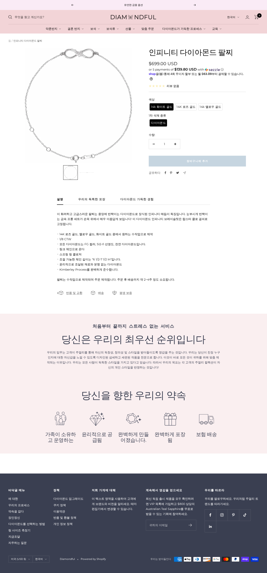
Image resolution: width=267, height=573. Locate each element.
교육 (216, 29)
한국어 (231, 17)
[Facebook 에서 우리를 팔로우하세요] (210, 515)
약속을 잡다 (16, 511)
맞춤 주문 (148, 29)
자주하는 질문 (17, 543)
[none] (70, 172)
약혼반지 (52, 29)
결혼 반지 (75, 29)
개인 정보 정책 (63, 524)
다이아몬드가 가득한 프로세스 (183, 29)
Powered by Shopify (93, 559)
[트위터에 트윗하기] (177, 172)
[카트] (256, 17)
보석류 (111, 29)
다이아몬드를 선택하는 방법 (26, 524)
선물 (129, 29)
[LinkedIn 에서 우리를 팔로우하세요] (210, 526)
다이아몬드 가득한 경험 (137, 199)
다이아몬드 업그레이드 (68, 499)
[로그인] (247, 17)
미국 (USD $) (18, 559)
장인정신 (14, 518)
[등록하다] (190, 525)
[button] (197, 69)
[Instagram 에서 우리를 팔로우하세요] (222, 515)
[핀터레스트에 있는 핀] (171, 172)
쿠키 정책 (59, 505)
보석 (94, 29)
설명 (60, 199)
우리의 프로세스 (19, 505)
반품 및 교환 (74, 293)
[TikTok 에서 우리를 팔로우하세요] (245, 515)
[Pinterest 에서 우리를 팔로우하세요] (233, 515)
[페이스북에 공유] (165, 172)
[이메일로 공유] (184, 173)
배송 (101, 293)
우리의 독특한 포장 (91, 199)
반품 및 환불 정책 (64, 518)
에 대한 (13, 499)
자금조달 (14, 536)
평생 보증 (126, 293)
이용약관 (59, 511)
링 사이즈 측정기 (19, 530)
